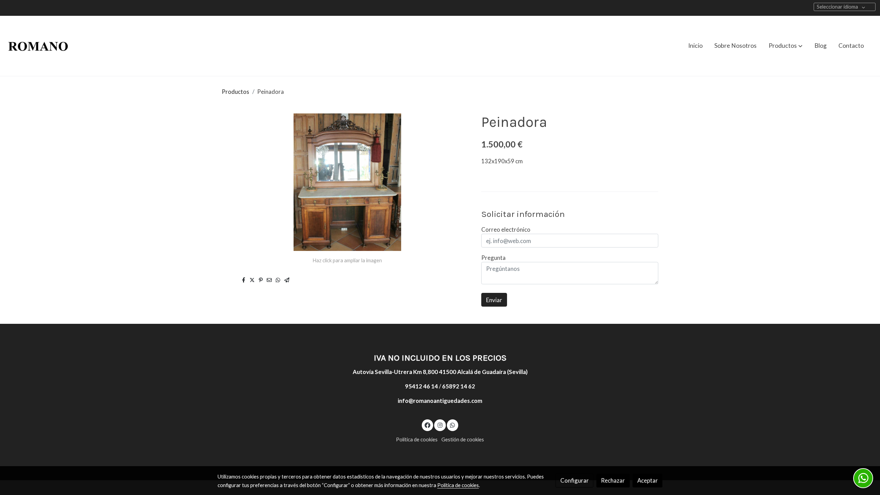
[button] (785, 46)
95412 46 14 (421, 386)
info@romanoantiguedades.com (440, 400)
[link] (38, 46)
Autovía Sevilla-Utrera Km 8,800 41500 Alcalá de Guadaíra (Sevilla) (440, 371)
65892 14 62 (458, 386)
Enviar (494, 300)
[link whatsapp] (452, 425)
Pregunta (493, 257)
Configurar (574, 480)
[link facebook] (427, 425)
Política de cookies (417, 439)
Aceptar (647, 480)
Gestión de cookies (462, 439)
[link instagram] (440, 425)
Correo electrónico (505, 229)
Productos (235, 91)
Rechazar (613, 480)
